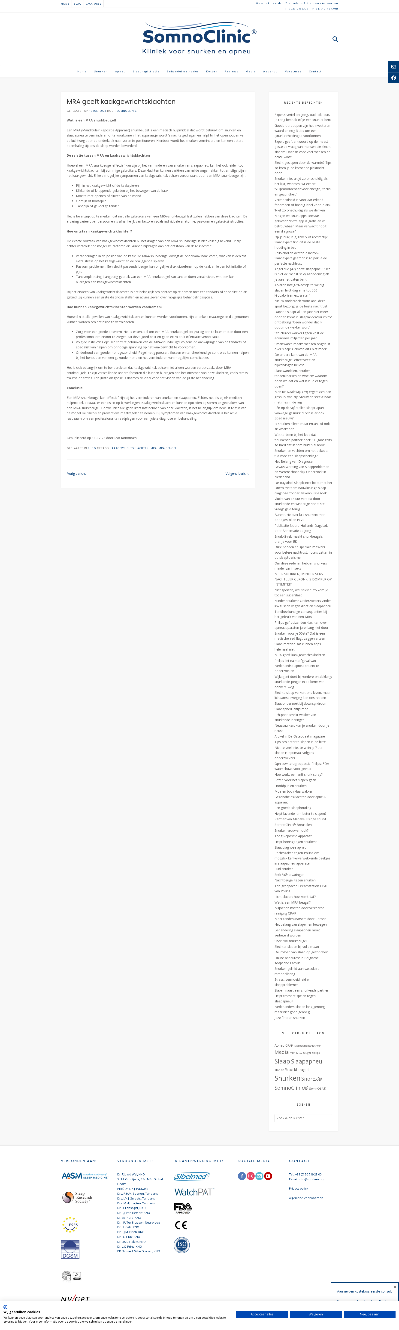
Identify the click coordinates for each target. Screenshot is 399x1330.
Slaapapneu (306, 1061)
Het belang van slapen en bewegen (301, 924)
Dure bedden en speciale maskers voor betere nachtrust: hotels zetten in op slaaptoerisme (303, 552)
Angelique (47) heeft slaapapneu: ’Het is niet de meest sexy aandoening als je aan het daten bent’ (302, 274)
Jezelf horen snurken (290, 1017)
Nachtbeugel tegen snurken (295, 880)
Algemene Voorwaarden (306, 1198)
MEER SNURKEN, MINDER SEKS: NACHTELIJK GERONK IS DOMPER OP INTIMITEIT (303, 579)
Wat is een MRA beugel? (293, 902)
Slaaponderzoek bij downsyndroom (301, 703)
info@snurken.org (311, 1179)
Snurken (101, 71)
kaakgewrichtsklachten (129, 448)
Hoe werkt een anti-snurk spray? (299, 774)
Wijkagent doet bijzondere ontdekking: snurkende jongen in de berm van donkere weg (303, 681)
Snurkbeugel (297, 1069)
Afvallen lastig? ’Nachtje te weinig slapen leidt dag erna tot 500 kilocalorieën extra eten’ (299, 290)
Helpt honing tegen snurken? (296, 842)
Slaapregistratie (146, 71)
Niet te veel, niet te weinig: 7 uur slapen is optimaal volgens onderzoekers (299, 752)
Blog (77, 3)
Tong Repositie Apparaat (293, 836)
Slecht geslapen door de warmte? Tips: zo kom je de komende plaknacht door (303, 167)
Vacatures (93, 3)
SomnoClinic (127, 110)
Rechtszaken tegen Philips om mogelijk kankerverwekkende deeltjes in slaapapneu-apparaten (302, 858)
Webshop (270, 71)
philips (316, 1052)
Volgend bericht (237, 473)
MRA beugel (168, 448)
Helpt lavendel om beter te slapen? (300, 813)
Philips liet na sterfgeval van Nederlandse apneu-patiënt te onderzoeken (297, 665)
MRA (154, 448)
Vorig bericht (76, 473)
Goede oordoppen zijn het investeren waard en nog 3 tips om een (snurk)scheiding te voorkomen (302, 130)
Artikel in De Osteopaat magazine (300, 736)
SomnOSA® (317, 1088)
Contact (315, 71)
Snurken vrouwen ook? (291, 830)
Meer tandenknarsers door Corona (300, 919)
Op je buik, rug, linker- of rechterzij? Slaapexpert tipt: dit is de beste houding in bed (301, 242)
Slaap (282, 1061)
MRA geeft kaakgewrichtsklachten (300, 655)
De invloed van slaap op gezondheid (302, 952)
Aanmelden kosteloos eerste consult (364, 1291)
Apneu (120, 71)
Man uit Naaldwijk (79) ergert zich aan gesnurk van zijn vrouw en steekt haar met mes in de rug (303, 397)
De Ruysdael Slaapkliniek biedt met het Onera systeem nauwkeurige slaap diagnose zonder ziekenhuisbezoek (303, 488)
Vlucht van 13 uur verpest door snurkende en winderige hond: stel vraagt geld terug (300, 503)
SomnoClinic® (291, 1087)
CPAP (289, 1045)
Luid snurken (284, 869)
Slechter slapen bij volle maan (297, 946)
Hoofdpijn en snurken (291, 786)
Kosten (212, 71)
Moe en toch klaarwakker (293, 791)
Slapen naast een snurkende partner (301, 990)
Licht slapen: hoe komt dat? (295, 896)
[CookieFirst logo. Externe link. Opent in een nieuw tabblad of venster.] (5, 1307)
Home (65, 3)
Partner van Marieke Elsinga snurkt (300, 819)
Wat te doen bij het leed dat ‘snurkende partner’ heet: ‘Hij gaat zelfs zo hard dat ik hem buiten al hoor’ (303, 439)
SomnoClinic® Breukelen (293, 824)
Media (251, 71)
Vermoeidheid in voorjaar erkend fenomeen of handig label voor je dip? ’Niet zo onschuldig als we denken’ (303, 205)
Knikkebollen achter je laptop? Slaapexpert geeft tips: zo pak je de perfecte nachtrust (301, 258)
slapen (279, 1070)
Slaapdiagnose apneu (290, 847)
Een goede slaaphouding (293, 808)
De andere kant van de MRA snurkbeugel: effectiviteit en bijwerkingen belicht (296, 359)
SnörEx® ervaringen (289, 874)
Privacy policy (298, 1188)
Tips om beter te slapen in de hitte (300, 742)
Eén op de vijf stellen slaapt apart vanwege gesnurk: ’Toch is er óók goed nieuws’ (299, 413)
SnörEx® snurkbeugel (291, 941)
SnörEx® (311, 1078)
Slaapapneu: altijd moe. (292, 709)
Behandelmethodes (183, 71)
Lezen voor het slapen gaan (295, 780)
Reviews (231, 71)
